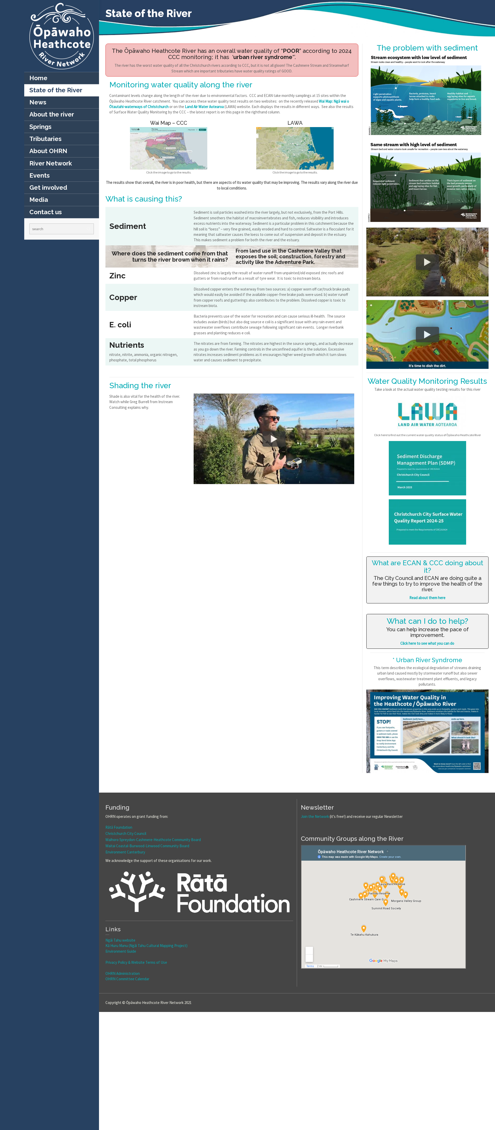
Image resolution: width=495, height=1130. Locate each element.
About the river (51, 114)
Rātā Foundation (118, 827)
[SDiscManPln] (427, 468)
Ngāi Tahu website (120, 940)
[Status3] (427, 414)
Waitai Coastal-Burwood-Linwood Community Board (147, 845)
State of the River (55, 90)
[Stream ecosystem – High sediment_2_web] (427, 182)
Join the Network (315, 816)
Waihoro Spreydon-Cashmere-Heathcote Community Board (153, 839)
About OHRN (48, 151)
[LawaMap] (295, 148)
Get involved (48, 187)
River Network (50, 163)
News (37, 102)
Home (38, 78)
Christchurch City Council (125, 833)
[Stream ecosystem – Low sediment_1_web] (427, 95)
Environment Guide (120, 951)
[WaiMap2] (168, 148)
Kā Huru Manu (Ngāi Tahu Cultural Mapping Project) (146, 945)
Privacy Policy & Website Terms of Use (136, 962)
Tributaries (45, 139)
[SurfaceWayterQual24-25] (427, 522)
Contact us (45, 212)
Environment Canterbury (125, 852)
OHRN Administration (122, 973)
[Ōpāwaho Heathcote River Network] (61, 35)
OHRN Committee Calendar (127, 978)
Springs (40, 126)
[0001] (427, 732)
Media (38, 199)
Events (39, 175)
